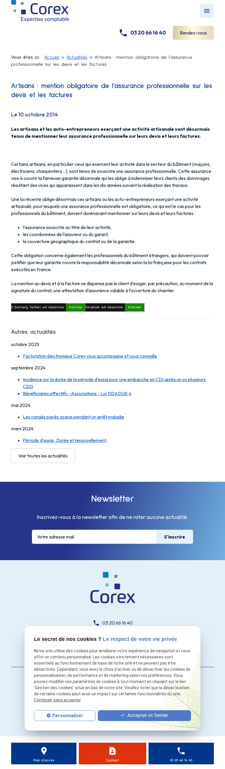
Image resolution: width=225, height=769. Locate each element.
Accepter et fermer (147, 715)
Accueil (51, 57)
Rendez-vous (193, 33)
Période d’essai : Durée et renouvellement (64, 440)
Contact (112, 760)
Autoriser (76, 307)
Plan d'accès (43, 760)
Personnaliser (67, 715)
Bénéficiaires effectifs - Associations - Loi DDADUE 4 (77, 393)
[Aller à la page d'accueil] (112, 590)
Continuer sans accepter (57, 700)
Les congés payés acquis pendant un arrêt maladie (73, 417)
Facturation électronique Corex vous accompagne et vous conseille (90, 356)
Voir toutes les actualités (43, 456)
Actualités (77, 57)
